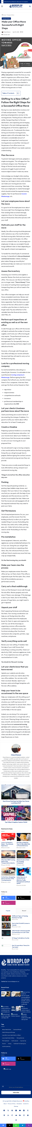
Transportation (10, 15)
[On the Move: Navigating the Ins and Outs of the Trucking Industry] (8, 871)
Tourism (4, 1043)
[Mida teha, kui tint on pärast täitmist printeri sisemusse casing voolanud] (6, 1016)
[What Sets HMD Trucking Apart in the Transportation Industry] (8, 854)
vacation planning (6, 1046)
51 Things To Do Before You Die (20, 938)
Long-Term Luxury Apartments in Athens (11, 1035)
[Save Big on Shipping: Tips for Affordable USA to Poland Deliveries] (24, 837)
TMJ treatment (5, 1040)
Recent (24, 910)
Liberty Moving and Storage (8, 1032)
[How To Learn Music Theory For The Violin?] (6, 948)
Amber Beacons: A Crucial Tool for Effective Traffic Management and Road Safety (23, 880)
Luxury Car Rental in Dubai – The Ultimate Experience (7, 844)
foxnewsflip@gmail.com (13, 981)
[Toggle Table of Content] (17, 93)
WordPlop (26, 1101)
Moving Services (20, 1038)
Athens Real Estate (6, 1029)
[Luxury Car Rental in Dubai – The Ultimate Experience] (8, 837)
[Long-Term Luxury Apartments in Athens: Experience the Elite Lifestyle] (16, 994)
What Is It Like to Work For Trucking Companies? (23, 861)
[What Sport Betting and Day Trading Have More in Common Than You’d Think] (6, 1009)
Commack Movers (17, 1029)
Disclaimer (19, 1103)
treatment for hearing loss (20, 1043)
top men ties (23, 1040)
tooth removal (14, 1040)
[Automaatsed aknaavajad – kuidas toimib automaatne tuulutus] (16, 1016)
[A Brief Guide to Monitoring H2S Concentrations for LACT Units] (6, 933)
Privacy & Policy (12, 1103)
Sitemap (16, 1106)
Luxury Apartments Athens (8, 1038)
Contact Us (25, 1103)
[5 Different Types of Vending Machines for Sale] (6, 918)
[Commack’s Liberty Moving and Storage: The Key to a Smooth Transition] (6, 994)
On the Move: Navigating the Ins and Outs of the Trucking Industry (8, 878)
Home (4, 15)
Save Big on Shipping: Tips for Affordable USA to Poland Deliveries (23, 844)
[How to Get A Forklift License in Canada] (6, 926)
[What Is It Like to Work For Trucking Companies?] (24, 854)
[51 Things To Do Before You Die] (6, 940)
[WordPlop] (16, 6)
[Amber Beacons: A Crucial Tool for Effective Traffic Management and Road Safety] (24, 871)
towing (9, 1043)
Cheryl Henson (7, 32)
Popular (8, 910)
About (5, 1103)
